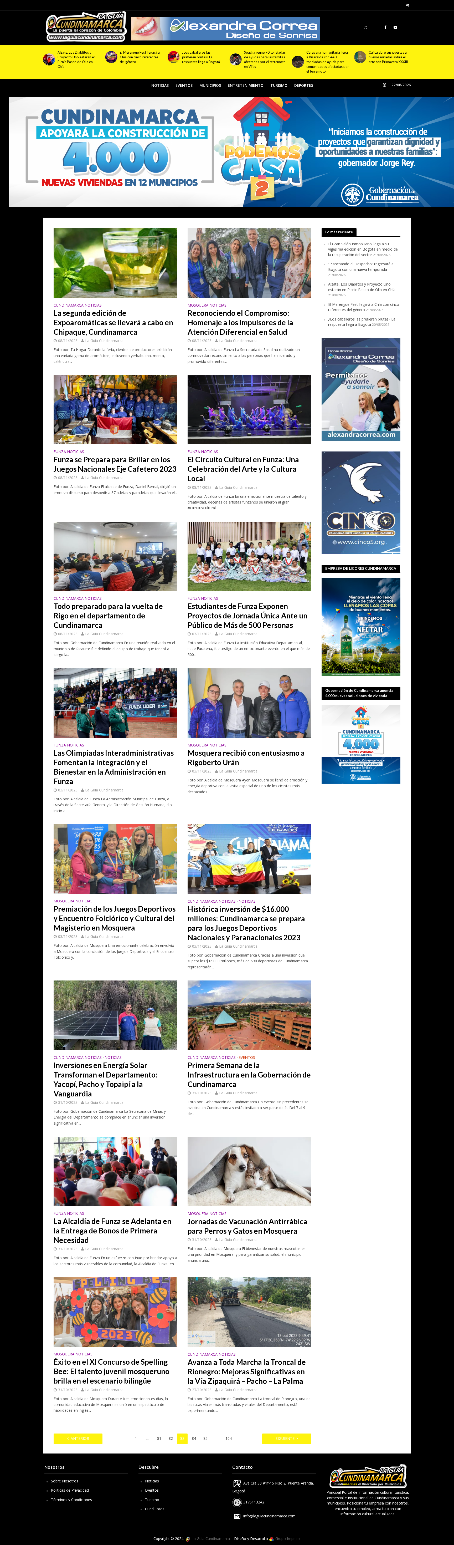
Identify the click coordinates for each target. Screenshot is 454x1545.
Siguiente (285, 1438)
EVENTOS (184, 85)
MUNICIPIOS (210, 85)
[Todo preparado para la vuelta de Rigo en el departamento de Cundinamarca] (115, 555)
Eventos (152, 1490)
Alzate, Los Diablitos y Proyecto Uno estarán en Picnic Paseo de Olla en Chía (361, 287)
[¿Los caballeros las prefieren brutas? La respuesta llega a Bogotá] (49, 57)
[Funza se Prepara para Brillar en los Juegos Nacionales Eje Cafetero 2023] (115, 409)
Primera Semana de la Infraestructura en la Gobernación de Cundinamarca (249, 1075)
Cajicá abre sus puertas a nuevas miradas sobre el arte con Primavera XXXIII (263, 57)
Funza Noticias (69, 452)
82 (171, 1438)
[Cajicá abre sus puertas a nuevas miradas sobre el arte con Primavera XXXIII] (235, 57)
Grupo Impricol (287, 1538)
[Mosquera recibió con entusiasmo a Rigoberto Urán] (249, 702)
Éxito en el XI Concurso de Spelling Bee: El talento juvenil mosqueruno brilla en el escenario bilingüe (111, 1371)
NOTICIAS (160, 85)
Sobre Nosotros (64, 1480)
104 (228, 1438)
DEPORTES (303, 85)
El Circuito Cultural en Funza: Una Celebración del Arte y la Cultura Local (243, 469)
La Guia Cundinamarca (104, 340)
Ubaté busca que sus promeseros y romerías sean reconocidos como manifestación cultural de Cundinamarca (388, 61)
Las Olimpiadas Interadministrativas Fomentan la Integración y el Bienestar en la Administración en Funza (114, 767)
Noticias (152, 1480)
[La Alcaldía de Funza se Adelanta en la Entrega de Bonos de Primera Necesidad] (115, 1170)
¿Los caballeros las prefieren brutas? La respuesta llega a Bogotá (76, 57)
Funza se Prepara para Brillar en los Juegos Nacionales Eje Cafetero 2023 (115, 464)
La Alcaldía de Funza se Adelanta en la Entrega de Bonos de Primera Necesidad (112, 1230)
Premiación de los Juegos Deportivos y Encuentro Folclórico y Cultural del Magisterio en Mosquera (115, 918)
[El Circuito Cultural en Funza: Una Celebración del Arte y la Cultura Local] (249, 409)
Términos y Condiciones (71, 1499)
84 (194, 1438)
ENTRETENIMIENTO (246, 85)
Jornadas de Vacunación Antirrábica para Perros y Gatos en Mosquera (247, 1226)
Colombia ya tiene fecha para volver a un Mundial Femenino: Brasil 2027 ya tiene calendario (325, 59)
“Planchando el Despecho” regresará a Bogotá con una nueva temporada (361, 266)
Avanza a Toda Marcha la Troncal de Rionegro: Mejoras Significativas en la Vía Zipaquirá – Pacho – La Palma (247, 1371)
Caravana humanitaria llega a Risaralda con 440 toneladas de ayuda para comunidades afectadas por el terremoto (203, 61)
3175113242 (253, 1502)
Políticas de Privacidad (70, 1490)
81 (159, 1438)
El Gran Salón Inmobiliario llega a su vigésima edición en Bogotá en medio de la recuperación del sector (363, 249)
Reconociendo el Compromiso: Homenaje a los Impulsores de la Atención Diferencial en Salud (240, 322)
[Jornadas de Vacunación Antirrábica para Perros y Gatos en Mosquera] (249, 1170)
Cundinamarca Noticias (78, 305)
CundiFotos (154, 1508)
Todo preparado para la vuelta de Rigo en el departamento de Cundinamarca (108, 615)
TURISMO (278, 85)
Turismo (152, 1499)
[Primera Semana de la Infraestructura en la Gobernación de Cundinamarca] (249, 1014)
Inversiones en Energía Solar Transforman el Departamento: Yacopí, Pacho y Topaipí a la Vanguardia (106, 1079)
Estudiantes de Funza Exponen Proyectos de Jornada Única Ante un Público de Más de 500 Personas (247, 615)
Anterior (80, 1438)
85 (205, 1438)
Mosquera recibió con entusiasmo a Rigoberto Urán (246, 757)
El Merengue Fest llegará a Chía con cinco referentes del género (363, 307)
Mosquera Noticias (207, 305)
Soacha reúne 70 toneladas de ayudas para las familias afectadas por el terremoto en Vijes (140, 59)
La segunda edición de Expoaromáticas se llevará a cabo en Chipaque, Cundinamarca (113, 322)
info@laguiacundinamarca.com (269, 1515)
